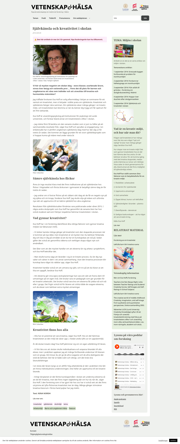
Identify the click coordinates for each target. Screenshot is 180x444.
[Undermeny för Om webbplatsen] (89, 18)
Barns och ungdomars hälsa (56, 408)
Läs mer (117, 225)
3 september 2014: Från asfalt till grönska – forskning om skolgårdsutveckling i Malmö (126, 90)
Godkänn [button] (173, 440)
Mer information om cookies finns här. (103, 440)
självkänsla (48, 404)
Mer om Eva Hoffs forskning (125, 278)
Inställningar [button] (163, 440)
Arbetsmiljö (38, 408)
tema (66, 404)
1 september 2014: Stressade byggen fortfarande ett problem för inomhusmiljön (128, 74)
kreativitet (38, 404)
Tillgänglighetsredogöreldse (41, 434)
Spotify (116, 402)
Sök (145, 18)
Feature (72, 408)
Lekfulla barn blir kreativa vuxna (126, 244)
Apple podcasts (120, 399)
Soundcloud (118, 406)
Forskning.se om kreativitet (124, 240)
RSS (115, 409)
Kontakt (33, 431)
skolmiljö (58, 404)
